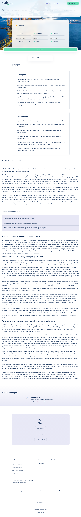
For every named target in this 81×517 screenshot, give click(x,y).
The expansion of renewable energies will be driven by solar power (25, 228)
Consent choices (41, 512)
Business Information (17, 467)
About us (41, 463)
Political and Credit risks (17, 470)
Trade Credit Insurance (17, 464)
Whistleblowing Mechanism (40, 509)
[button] (3, 10)
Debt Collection (15, 473)
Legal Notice (40, 502)
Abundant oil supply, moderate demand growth (19, 218)
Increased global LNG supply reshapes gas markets (20, 223)
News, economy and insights (47, 460)
